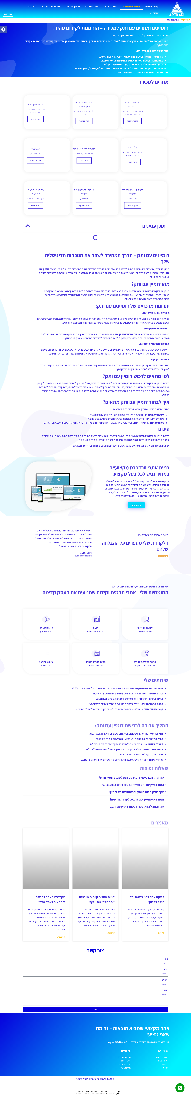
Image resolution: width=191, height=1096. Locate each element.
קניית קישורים (92, 6)
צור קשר (8, 14)
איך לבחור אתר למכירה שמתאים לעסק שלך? (139, 325)
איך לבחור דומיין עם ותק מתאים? (146, 263)
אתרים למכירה (132, 6)
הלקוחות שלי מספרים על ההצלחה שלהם (141, 284)
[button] (3, 29)
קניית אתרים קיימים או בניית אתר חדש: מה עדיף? (137, 320)
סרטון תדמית (73, 6)
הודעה (165, 1047)
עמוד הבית (185, 19)
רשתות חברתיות (53, 6)
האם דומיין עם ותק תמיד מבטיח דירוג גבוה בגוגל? (132, 873)
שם (166, 1016)
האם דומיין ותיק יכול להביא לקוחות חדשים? (137, 887)
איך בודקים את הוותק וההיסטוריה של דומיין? (136, 880)
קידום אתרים (152, 6)
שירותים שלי (155, 294)
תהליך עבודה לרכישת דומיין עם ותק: (143, 299)
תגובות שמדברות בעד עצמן (149, 278)
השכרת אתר (110, 6)
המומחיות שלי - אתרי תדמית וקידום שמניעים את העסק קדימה (131, 289)
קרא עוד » (160, 990)
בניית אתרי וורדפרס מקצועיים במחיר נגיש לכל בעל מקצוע (134, 273)
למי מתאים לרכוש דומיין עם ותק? (146, 258)
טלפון (165, 1027)
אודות (156, 13)
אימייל (165, 1037)
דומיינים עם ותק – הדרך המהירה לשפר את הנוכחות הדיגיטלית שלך (130, 242)
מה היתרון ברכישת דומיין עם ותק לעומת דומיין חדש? (131, 866)
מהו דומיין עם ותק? (153, 247)
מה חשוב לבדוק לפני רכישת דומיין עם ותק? (137, 895)
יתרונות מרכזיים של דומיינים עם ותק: (144, 252)
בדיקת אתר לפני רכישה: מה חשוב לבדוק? (140, 315)
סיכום (160, 268)
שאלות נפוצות (154, 304)
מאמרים (32, 6)
